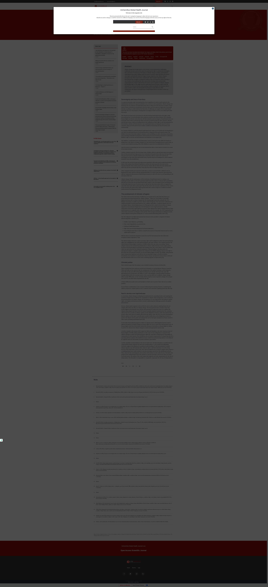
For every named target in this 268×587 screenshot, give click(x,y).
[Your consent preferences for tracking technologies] (1, 440)
